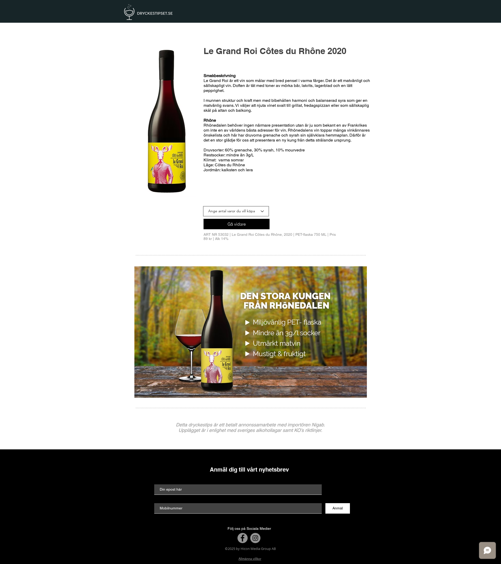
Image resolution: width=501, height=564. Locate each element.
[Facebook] (242, 538)
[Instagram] (255, 538)
